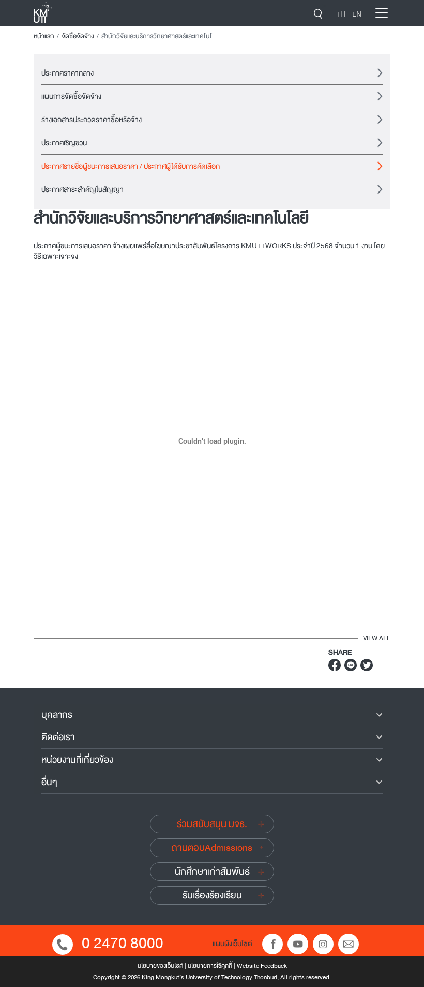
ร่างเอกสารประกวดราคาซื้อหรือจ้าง (91, 119)
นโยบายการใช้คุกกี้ (210, 966)
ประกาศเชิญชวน (64, 143)
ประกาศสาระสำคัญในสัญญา (82, 189)
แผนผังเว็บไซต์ (232, 943)
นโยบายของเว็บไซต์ (160, 966)
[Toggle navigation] (382, 13)
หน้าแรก (44, 36)
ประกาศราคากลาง (67, 73)
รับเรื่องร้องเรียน (212, 895)
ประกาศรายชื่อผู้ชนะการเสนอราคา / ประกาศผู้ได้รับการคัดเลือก (130, 166)
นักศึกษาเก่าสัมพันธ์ (212, 871)
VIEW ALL (376, 638)
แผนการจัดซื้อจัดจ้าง (71, 96)
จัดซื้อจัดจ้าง (78, 36)
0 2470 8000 (122, 943)
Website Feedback (262, 966)
